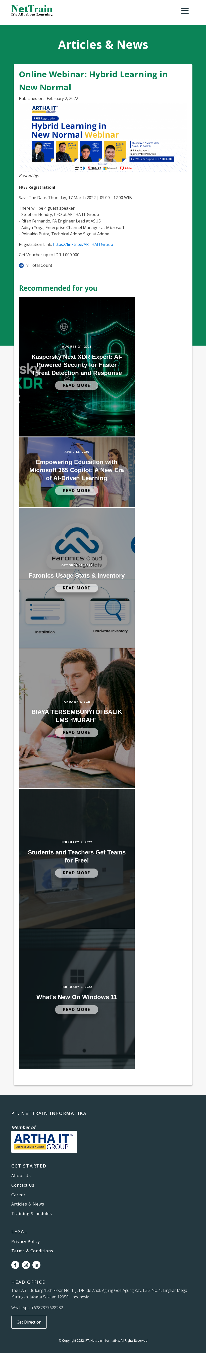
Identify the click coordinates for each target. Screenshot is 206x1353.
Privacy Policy (25, 1241)
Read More (76, 385)
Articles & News (27, 1204)
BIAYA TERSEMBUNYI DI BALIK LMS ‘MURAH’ (76, 715)
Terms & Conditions (32, 1251)
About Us (21, 1176)
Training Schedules (31, 1214)
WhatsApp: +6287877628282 (37, 1307)
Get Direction (29, 1322)
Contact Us (22, 1185)
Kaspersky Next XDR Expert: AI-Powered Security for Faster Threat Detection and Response (76, 364)
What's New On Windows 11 (76, 997)
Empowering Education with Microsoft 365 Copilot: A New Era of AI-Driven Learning (76, 470)
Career (18, 1195)
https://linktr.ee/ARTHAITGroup (83, 244)
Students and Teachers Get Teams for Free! (77, 856)
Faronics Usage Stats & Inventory (77, 575)
